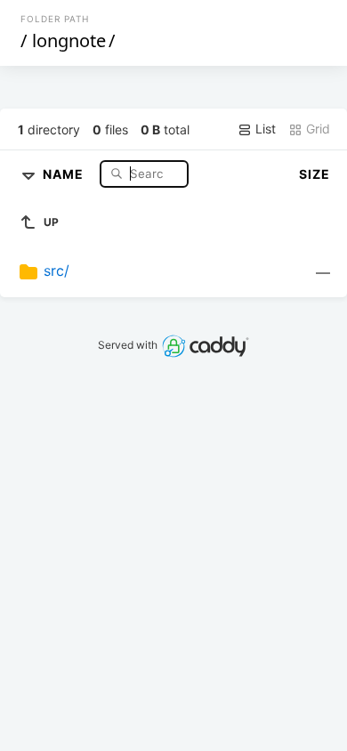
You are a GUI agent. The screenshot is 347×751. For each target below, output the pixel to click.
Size (314, 174)
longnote (69, 40)
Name (65, 173)
